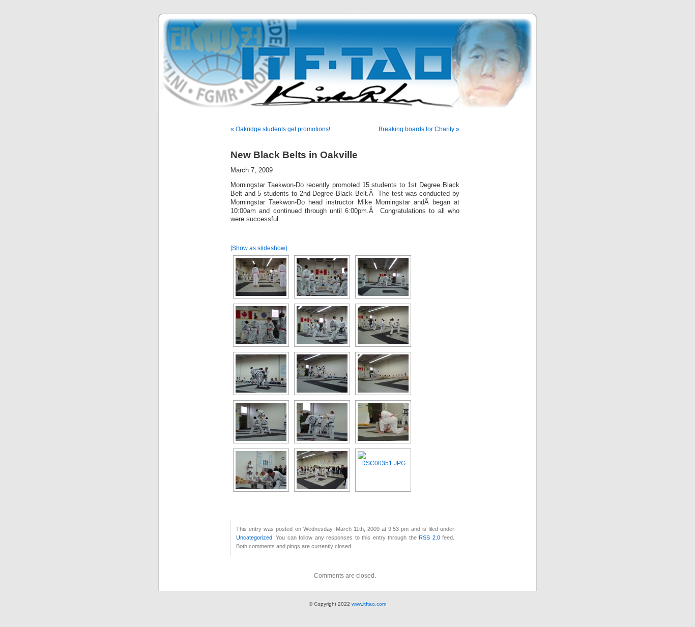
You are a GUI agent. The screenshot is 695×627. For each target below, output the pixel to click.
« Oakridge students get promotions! (280, 129)
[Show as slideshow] (258, 248)
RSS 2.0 (429, 537)
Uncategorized (254, 537)
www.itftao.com (369, 604)
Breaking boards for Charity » (419, 129)
